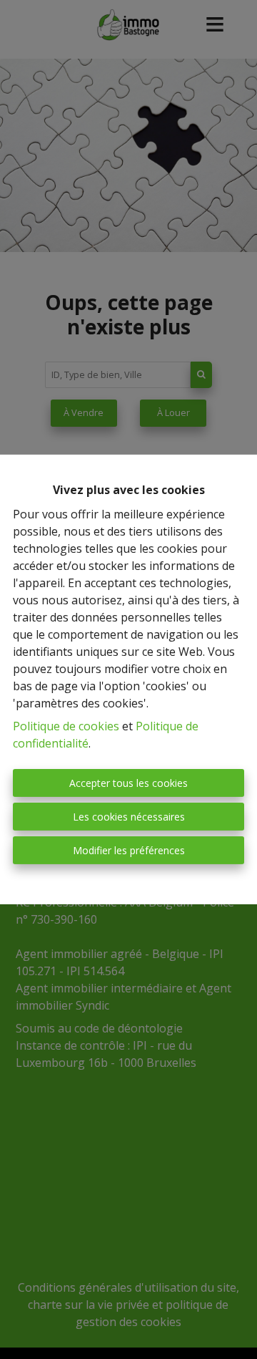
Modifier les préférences (129, 850)
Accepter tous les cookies (128, 783)
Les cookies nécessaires (129, 816)
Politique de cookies (66, 726)
